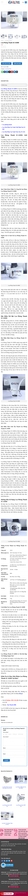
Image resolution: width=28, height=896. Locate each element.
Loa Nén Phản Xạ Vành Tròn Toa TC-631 (13, 132)
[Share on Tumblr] (17, 72)
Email (4, 753)
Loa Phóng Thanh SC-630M (9, 88)
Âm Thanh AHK (11, 705)
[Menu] (2, 2)
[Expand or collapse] (25, 85)
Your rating (6, 732)
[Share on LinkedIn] (14, 72)
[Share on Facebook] (5, 72)
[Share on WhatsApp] (2, 72)
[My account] (23, 2)
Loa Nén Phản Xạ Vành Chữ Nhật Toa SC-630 (7, 787)
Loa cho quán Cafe (11, 845)
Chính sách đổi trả (18, 853)
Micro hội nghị (11, 844)
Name (4, 748)
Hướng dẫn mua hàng (17, 851)
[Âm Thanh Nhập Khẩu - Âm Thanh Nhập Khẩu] (14, 2)
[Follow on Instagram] (4, 861)
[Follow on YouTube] (11, 861)
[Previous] (3, 20)
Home (2, 40)
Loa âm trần (4, 844)
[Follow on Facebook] (2, 861)
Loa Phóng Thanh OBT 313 (7, 806)
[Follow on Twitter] (7, 861)
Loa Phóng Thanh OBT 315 (21, 806)
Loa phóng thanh (8, 40)
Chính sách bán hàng (6, 851)
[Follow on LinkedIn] (9, 861)
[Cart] (26, 2)
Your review (6, 736)
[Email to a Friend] (9, 72)
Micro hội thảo (18, 844)
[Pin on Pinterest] (12, 72)
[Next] (25, 20)
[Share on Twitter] (7, 72)
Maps (20, 693)
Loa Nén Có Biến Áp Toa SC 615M (21, 787)
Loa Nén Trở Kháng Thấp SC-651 (7, 824)
